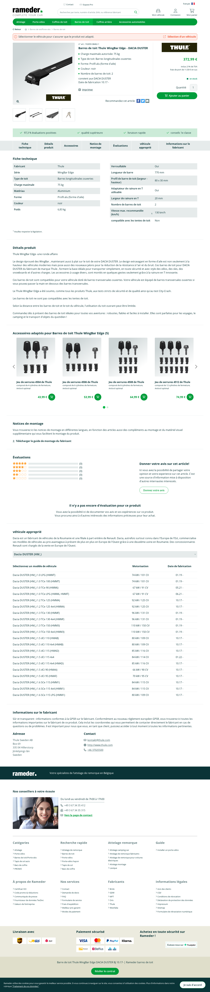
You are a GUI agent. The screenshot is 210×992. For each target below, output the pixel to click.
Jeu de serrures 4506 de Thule (80, 382)
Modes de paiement (71, 911)
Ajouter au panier (179, 95)
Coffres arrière (104, 21)
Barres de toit (82, 21)
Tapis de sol (67, 865)
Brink (112, 889)
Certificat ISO (20, 889)
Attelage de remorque (72, 850)
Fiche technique (25, 145)
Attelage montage (118, 864)
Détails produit (48, 145)
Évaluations (120, 145)
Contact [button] (69, 4)
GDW (112, 892)
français (186, 3)
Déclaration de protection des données (175, 900)
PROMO (18, 868)
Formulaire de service (72, 900)
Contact (65, 889)
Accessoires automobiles (132, 21)
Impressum (162, 904)
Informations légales (171, 882)
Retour (18, 29)
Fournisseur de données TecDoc (29, 900)
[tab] (19, 115)
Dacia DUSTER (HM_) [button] (28, 554)
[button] (175, 12)
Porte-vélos (39, 21)
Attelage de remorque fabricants (124, 853)
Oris (111, 900)
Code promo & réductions (26, 892)
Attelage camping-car (119, 850)
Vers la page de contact (78, 815)
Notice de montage (95, 145)
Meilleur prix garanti (71, 907)
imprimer (87, 89)
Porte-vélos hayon (70, 861)
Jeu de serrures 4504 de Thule (34, 382)
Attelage (20, 21)
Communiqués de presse (25, 896)
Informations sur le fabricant (178, 145)
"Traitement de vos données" (25, 986)
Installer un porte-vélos (168, 850)
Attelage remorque (122, 843)
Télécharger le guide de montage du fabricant (43, 441)
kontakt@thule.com (98, 740)
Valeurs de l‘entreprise (24, 904)
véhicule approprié (145, 145)
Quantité (181, 87)
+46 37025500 (95, 750)
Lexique (113, 868)
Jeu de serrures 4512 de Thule (172, 382)
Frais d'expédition (70, 904)
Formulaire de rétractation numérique (174, 911)
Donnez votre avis (153, 490)
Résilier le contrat (105, 971)
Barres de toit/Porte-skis (25, 857)
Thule (112, 904)
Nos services (69, 882)
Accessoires (71, 145)
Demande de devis (70, 892)
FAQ (64, 896)
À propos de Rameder (29, 882)
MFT (112, 896)
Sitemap (161, 907)
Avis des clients (164, 889)
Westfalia (114, 907)
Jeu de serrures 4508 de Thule (126, 382)
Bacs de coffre (20, 865)
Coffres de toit (59, 21)
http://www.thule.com (100, 745)
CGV (159, 892)
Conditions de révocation (168, 896)
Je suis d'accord (193, 985)
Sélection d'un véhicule (181, 36)
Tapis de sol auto (22, 861)
